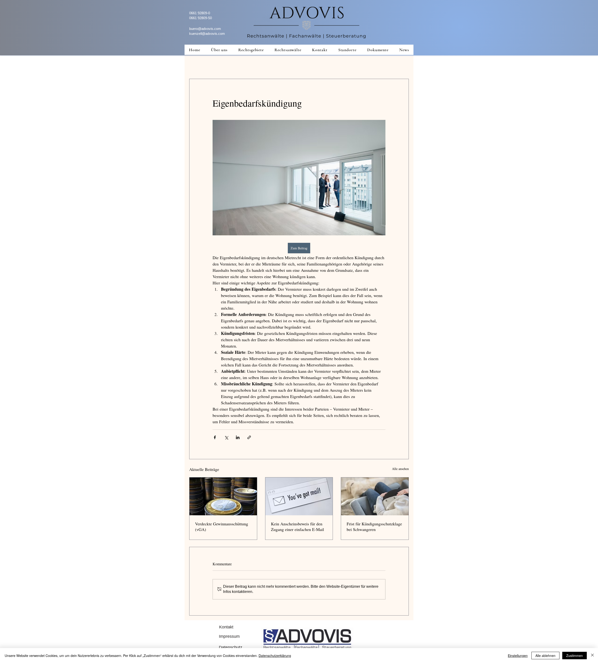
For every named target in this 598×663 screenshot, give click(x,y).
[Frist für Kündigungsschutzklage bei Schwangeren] (375, 496)
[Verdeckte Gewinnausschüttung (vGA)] (223, 496)
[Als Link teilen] (249, 437)
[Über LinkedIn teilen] (237, 437)
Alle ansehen (400, 468)
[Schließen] (592, 655)
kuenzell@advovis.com (207, 34)
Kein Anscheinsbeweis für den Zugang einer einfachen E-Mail (297, 526)
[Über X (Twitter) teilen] (226, 437)
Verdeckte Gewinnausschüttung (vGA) (221, 526)
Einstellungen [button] (518, 655)
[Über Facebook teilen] (215, 437)
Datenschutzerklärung (275, 655)
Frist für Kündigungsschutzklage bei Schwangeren (374, 526)
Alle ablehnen (545, 655)
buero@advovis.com (205, 29)
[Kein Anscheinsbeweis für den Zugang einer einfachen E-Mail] (299, 496)
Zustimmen (574, 655)
